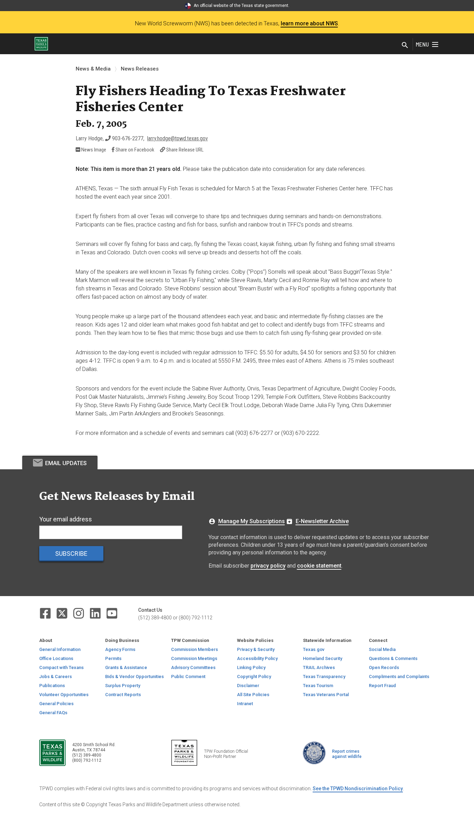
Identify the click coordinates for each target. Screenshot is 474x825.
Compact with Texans (61, 667)
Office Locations (56, 658)
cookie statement (319, 565)
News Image (93, 150)
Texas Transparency (324, 676)
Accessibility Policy (257, 658)
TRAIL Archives (319, 667)
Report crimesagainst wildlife (347, 754)
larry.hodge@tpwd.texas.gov (177, 138)
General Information (60, 649)
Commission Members (194, 649)
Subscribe (71, 553)
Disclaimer (248, 685)
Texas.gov (313, 649)
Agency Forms (120, 649)
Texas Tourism (318, 685)
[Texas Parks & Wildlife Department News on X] (62, 613)
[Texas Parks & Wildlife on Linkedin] (95, 613)
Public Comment (188, 676)
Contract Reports (123, 694)
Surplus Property (122, 685)
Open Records (384, 667)
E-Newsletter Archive (322, 521)
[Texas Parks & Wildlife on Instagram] (79, 613)
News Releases (140, 69)
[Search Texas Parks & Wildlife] (405, 45)
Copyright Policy (254, 676)
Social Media (382, 649)
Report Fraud (382, 685)
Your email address (65, 519)
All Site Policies (253, 694)
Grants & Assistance (126, 667)
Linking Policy (251, 667)
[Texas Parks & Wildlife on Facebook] (45, 613)
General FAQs (53, 712)
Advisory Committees (193, 667)
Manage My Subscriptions (251, 521)
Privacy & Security (255, 649)
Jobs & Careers (55, 676)
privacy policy (268, 565)
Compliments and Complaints (399, 676)
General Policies (56, 703)
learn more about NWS (309, 23)
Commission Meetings (194, 658)
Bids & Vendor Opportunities (134, 676)
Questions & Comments (393, 658)
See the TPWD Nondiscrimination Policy (358, 788)
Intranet (245, 703)
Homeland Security (322, 658)
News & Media (93, 69)
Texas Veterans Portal (326, 694)
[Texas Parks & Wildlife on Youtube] (112, 613)
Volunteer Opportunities (63, 694)
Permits (113, 658)
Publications (52, 685)
